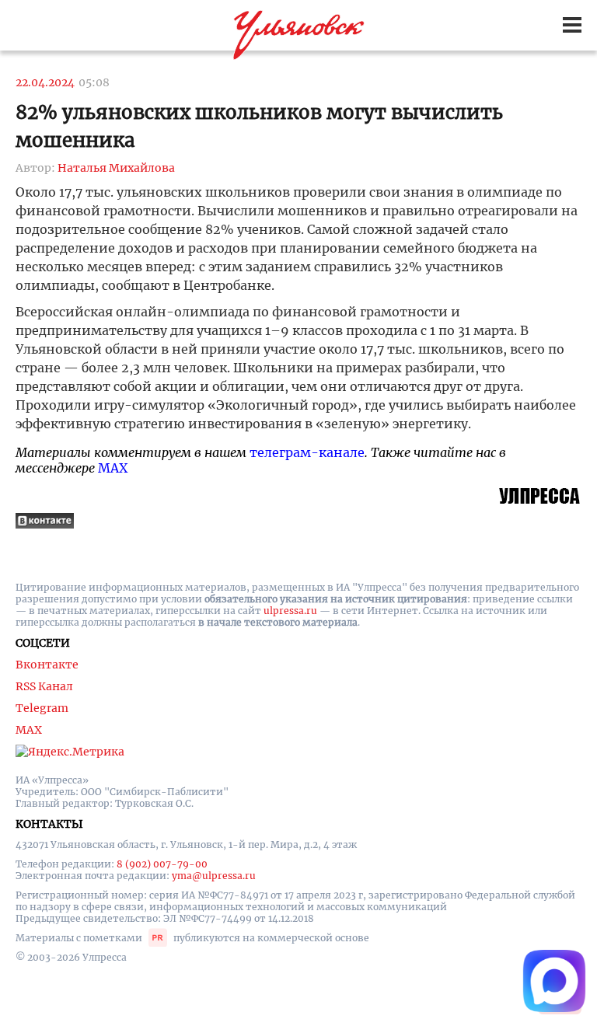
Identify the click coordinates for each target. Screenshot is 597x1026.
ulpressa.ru (290, 610)
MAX (112, 468)
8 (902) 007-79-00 (162, 864)
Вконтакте (47, 665)
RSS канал (44, 686)
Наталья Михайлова (116, 168)
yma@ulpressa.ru (214, 875)
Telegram (42, 708)
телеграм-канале (307, 452)
